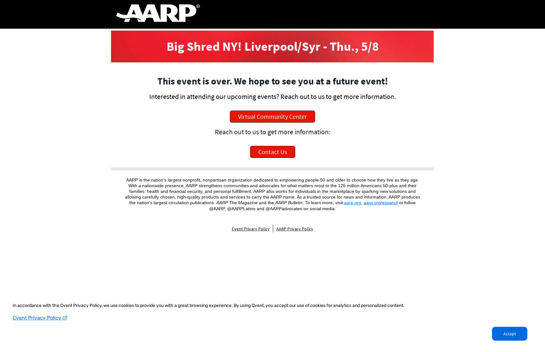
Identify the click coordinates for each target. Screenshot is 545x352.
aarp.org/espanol (381, 202)
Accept (509, 334)
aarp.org (352, 202)
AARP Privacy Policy (294, 229)
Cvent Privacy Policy (37, 318)
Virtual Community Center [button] (272, 116)
